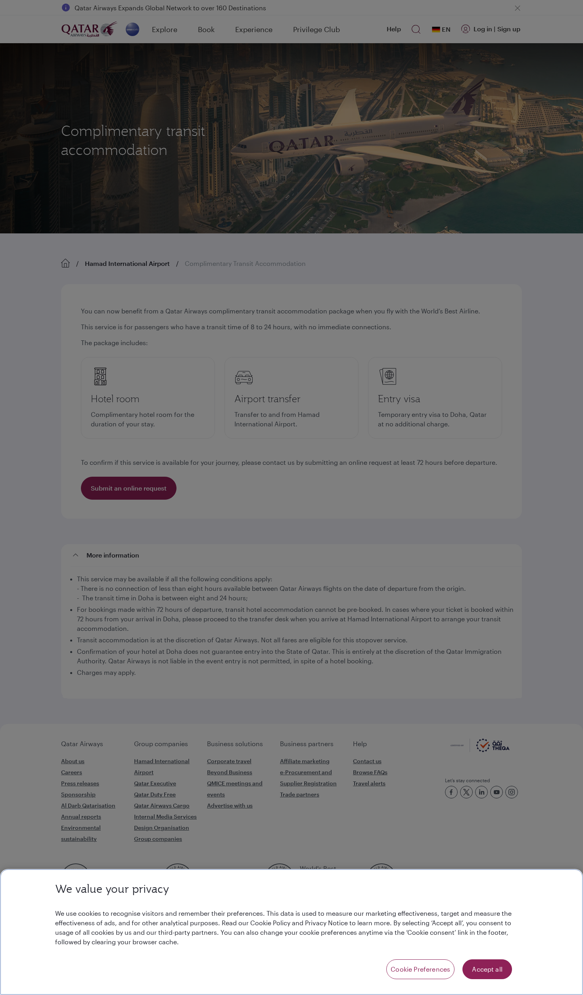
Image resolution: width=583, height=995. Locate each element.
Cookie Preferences (420, 969)
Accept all (487, 969)
